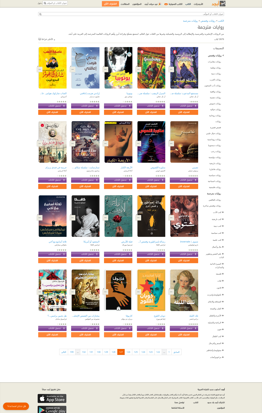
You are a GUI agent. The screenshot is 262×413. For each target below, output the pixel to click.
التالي (63, 351)
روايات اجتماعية (214, 181)
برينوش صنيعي (193, 170)
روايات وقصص (208, 20)
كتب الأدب (218, 212)
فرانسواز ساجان (61, 319)
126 (128, 351)
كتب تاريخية (218, 219)
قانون (220, 287)
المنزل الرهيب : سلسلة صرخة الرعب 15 (151, 93)
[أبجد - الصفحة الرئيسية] (214, 3)
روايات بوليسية (215, 157)
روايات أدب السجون (212, 85)
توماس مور (128, 96)
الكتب (221, 20)
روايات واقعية (215, 91)
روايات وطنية (215, 67)
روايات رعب (216, 151)
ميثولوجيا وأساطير (215, 350)
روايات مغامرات (214, 61)
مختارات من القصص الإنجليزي (85, 315)
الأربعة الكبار (126, 167)
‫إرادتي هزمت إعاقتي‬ (89, 93)
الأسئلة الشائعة (177, 408)
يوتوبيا (129, 93)
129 (106, 351)
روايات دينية (216, 73)
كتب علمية (218, 240)
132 (84, 351)
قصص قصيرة (215, 127)
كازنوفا (129, 315)
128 (113, 351)
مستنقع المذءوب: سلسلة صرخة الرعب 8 (184, 93)
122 (158, 351)
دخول (40, 3)
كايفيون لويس (160, 170)
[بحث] (40, 14)
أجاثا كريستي (128, 170)
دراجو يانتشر (194, 319)
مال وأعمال (218, 246)
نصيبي (195, 167)
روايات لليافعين (215, 199)
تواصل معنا (179, 402)
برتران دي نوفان (126, 319)
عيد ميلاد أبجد (152, 4)
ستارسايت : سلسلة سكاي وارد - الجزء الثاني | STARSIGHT (85, 167)
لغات (220, 280)
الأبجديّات (198, 4)
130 (99, 351)
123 (151, 351)
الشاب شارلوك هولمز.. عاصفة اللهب (52, 93)
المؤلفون (137, 4)
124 (143, 351)
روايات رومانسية (214, 139)
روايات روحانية (215, 115)
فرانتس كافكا (160, 245)
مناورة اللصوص (158, 167)
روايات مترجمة (190, 20)
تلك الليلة (193, 315)
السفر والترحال (216, 343)
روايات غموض (215, 103)
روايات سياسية (215, 175)
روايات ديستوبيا (214, 145)
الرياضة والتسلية (216, 322)
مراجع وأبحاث (217, 357)
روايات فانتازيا (215, 169)
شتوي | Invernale (189, 241)
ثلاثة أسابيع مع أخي (58, 241)
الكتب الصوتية (173, 4)
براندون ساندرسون (92, 170)
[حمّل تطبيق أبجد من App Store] (52, 398)
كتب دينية (219, 226)
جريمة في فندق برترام (56, 167)
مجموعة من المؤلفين (92, 319)
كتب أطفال (218, 336)
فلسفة (220, 273)
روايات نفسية (215, 97)
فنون (220, 329)
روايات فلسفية (215, 187)
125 (136, 351)
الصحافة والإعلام (216, 301)
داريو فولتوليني (193, 245)
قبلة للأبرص (126, 241)
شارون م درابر (94, 96)
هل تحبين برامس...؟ (57, 315)
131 (91, 351)
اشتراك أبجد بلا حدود (216, 402)
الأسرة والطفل (216, 315)
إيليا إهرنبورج (160, 319)
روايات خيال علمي (213, 133)
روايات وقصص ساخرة (212, 205)
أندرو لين (64, 96)
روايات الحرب (215, 79)
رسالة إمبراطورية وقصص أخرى (151, 241)
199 (72, 351)
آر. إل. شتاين (194, 96)
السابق (176, 351)
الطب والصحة (217, 308)
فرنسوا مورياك (127, 245)
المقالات (125, 4)
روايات (218, 121)
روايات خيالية (215, 109)
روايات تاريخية (215, 163)
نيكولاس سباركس (61, 245)
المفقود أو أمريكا (91, 241)
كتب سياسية (217, 233)
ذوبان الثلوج (159, 315)
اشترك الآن (184, 112)
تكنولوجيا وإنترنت (215, 294)
